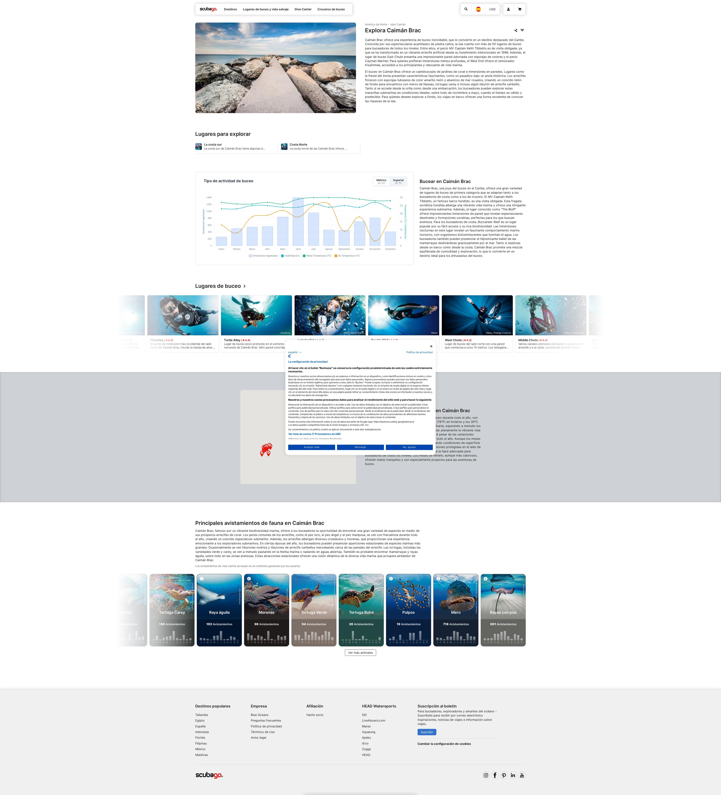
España (200, 726)
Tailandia (201, 715)
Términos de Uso (263, 732)
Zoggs (366, 749)
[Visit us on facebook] (495, 775)
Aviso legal (258, 737)
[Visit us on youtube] (522, 775)
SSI (364, 715)
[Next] (561, 324)
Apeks (366, 737)
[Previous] (160, 324)
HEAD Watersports (379, 706)
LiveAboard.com (373, 720)
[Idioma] (478, 9)
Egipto (200, 720)
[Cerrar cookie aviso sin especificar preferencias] (431, 346)
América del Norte (376, 24)
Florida (200, 737)
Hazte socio (315, 715)
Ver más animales (360, 652)
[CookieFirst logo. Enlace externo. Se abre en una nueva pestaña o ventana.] (289, 356)
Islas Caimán (398, 24)
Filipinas (201, 743)
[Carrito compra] (520, 9)
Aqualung (368, 732)
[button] (268, 453)
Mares (366, 726)
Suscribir (427, 732)
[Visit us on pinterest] (504, 775)
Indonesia (202, 732)
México (200, 749)
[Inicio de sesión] (508, 9)
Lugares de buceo (218, 286)
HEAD (366, 755)
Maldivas (201, 755)
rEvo (365, 743)
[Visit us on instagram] (486, 775)
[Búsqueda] (465, 9)
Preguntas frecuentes (266, 720)
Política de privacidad (266, 726)
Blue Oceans (259, 715)
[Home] (208, 9)
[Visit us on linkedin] (513, 775)
